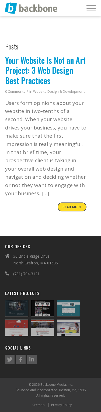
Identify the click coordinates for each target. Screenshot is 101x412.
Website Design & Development (59, 91)
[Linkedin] (32, 359)
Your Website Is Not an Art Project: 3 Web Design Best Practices (45, 70)
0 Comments (15, 91)
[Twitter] (10, 359)
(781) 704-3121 (26, 273)
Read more (72, 207)
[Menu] (88, 8)
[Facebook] (21, 359)
